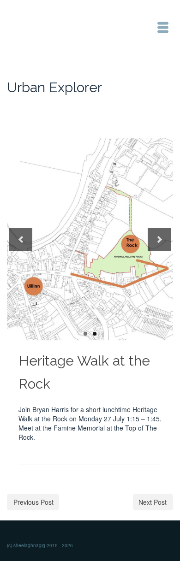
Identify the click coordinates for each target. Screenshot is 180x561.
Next (159, 239)
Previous (20, 239)
